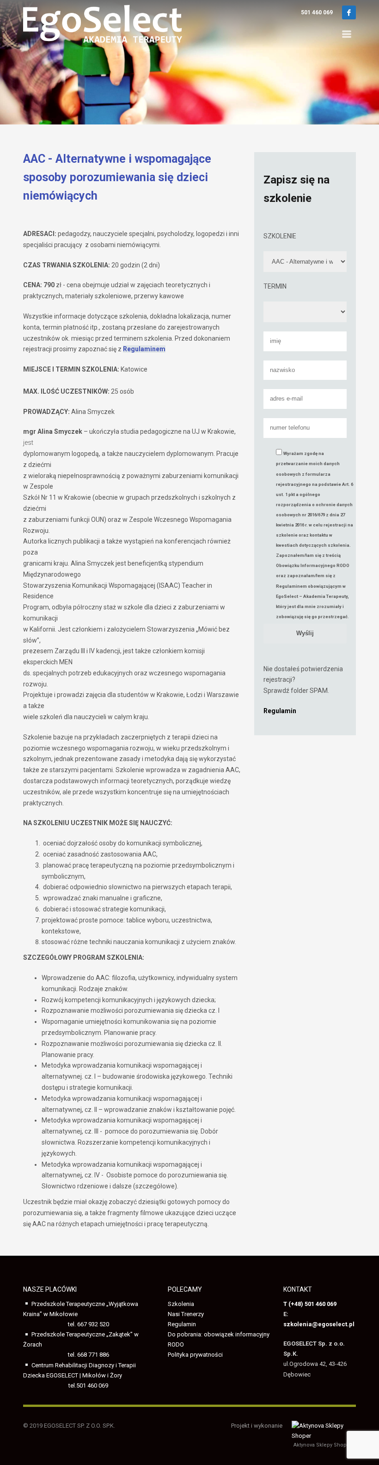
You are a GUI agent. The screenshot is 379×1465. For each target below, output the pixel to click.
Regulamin (182, 1324)
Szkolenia (181, 1303)
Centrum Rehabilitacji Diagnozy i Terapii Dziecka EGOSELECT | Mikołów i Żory (79, 1375)
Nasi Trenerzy (186, 1314)
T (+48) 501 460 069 (309, 1303)
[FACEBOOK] (349, 12)
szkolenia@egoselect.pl (319, 1324)
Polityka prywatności (195, 1354)
